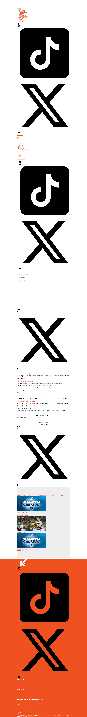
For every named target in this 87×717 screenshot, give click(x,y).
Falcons (22, 20)
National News (23, 12)
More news (19, 550)
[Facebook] (19, 24)
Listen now (19, 135)
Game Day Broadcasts (21, 159)
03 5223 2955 (23, 713)
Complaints (20, 687)
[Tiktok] (44, 78)
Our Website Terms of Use (23, 694)
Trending (22, 13)
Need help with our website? (23, 686)
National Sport (22, 144)
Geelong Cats (20, 278)
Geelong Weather (24, 16)
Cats (21, 19)
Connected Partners (22, 696)
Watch (21, 21)
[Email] (19, 369)
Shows (19, 8)
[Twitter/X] (44, 131)
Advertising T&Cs (21, 693)
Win (18, 138)
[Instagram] (19, 26)
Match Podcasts (20, 160)
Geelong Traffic (23, 15)
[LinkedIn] (17, 369)
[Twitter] (43, 483)
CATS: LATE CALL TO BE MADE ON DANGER (25, 381)
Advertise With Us (21, 682)
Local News (22, 10)
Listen (21, 18)
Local (20, 155)
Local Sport (23, 11)
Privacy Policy (20, 691)
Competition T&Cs (21, 692)
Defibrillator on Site (22, 697)
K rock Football (22, 17)
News (19, 9)
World (21, 14)
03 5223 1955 (23, 712)
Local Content (20, 695)
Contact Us (20, 681)
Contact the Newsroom (23, 149)
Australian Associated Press (21, 280)
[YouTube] (19, 133)
